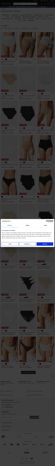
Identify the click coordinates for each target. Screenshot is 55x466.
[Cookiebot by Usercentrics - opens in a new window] (47, 221)
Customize (26, 244)
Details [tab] (27, 225)
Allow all (45, 244)
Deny (10, 244)
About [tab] (45, 225)
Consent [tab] (9, 225)
